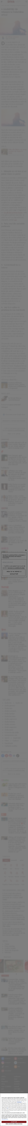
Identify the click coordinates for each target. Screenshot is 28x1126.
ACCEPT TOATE (14, 1121)
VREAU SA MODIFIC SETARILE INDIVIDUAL (14, 1123)
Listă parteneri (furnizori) (5, 1119)
